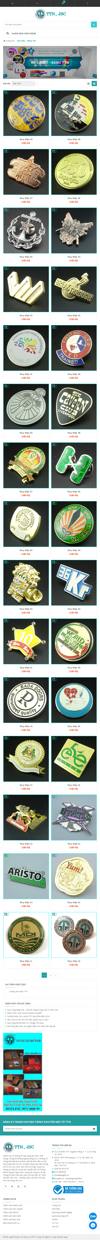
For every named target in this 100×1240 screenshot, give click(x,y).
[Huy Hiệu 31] (26, 348)
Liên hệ (55, 1226)
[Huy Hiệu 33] (26, 289)
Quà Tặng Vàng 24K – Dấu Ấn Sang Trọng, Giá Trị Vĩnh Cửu (32, 1010)
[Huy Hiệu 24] (74, 524)
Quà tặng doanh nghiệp (62, 1212)
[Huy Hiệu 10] (74, 934)
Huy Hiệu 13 (26, 902)
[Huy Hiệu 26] (74, 465)
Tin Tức (55, 1223)
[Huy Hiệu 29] (26, 406)
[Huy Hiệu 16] (74, 758)
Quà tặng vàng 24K (60, 1216)
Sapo (65, 1237)
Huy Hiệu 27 (26, 491)
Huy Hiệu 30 (74, 374)
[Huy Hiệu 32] (74, 289)
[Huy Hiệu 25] (26, 524)
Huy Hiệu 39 (26, 139)
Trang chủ (56, 1205)
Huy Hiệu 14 (74, 843)
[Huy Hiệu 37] (26, 171)
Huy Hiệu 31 (26, 374)
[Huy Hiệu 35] (26, 230)
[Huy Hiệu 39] (26, 113)
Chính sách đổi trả (10, 1212)
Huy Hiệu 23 (26, 609)
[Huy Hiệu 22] (74, 582)
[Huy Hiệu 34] (74, 230)
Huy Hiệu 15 (26, 843)
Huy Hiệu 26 (74, 491)
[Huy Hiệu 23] (26, 582)
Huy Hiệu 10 (74, 961)
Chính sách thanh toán (12, 1205)
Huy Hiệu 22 (74, 609)
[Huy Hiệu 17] (26, 758)
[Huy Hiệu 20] (74, 641)
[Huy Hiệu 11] (26, 934)
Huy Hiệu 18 (74, 726)
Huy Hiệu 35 (26, 256)
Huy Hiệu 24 (74, 550)
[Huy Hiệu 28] (74, 406)
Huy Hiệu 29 (26, 432)
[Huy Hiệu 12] (74, 876)
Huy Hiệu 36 (74, 198)
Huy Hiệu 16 (74, 785)
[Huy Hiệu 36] (74, 171)
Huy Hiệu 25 (26, 550)
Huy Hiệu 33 (26, 315)
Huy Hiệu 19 (26, 726)
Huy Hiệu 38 (74, 139)
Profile (55, 1219)
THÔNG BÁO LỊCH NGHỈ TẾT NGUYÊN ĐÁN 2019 (28, 1016)
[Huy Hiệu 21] (26, 641)
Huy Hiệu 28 (74, 432)
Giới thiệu (56, 1209)
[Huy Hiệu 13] (26, 876)
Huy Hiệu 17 (26, 785)
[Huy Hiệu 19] (26, 700)
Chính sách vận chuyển (13, 1209)
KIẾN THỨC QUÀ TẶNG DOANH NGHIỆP (24, 1013)
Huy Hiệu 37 (26, 198)
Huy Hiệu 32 (74, 315)
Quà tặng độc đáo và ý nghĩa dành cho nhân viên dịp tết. (31, 1026)
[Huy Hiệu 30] (74, 348)
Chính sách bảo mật (11, 1219)
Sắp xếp (6, 83)
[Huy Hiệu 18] (74, 700)
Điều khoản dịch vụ (11, 1223)
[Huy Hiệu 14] (74, 817)
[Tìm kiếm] (94, 24)
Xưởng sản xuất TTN (7, 991)
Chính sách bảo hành (12, 1216)
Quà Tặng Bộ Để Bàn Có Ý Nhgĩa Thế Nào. (25, 1023)
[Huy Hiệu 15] (26, 817)
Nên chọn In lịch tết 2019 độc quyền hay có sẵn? (28, 1019)
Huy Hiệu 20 (74, 667)
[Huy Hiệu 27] (26, 465)
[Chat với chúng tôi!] (93, 1225)
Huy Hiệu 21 (26, 667)
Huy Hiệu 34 (74, 256)
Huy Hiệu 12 (74, 902)
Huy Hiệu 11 (26, 961)
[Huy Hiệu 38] (74, 113)
